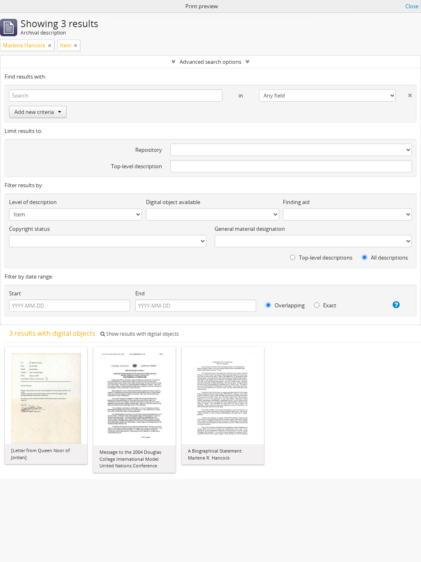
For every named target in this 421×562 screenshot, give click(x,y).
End (140, 293)
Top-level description (136, 166)
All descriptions (389, 257)
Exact (329, 305)
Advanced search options (210, 61)
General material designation (250, 228)
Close (412, 6)
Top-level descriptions (325, 257)
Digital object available (173, 202)
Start (15, 293)
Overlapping (289, 305)
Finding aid (296, 202)
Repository (148, 149)
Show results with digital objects (142, 333)
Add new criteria (34, 112)
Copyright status (29, 228)
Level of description (33, 202)
